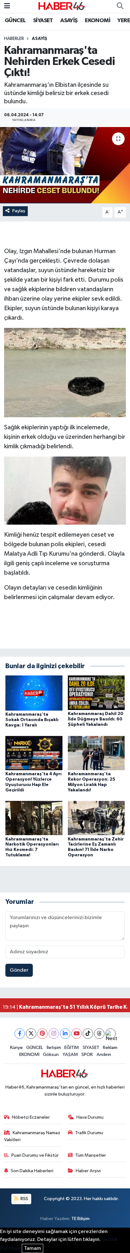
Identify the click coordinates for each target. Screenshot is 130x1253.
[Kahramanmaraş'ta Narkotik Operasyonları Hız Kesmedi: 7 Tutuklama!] (33, 818)
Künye (16, 1047)
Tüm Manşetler (90, 1155)
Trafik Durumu (89, 1132)
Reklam (110, 1047)
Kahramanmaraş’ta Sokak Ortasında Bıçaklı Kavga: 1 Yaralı (31, 719)
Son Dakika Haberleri (32, 1170)
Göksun (51, 1054)
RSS (24, 1198)
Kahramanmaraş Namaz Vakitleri (32, 1136)
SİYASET (43, 20)
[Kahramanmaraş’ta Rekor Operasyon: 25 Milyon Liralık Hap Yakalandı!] (96, 753)
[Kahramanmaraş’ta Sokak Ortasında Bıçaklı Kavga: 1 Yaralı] (33, 693)
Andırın (104, 1054)
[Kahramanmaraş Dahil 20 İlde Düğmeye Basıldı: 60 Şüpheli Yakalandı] (96, 692)
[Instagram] (54, 1033)
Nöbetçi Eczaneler (31, 1117)
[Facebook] (20, 1033)
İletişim (54, 1047)
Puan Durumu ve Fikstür (35, 1155)
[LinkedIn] (65, 1033)
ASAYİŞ (68, 20)
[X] (31, 1033)
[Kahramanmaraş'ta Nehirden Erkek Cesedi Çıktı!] (65, 165)
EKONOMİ (97, 20)
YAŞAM (70, 1054)
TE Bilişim (80, 1218)
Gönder (19, 970)
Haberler (14, 38)
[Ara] (120, 6)
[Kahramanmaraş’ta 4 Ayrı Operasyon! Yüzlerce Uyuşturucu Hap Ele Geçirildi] (33, 753)
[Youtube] (76, 1033)
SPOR (87, 1054)
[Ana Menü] (7, 6)
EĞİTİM (71, 1047)
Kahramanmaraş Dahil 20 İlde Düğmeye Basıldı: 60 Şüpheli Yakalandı (95, 719)
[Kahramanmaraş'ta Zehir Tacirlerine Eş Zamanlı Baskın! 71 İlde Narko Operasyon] (96, 818)
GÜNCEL (15, 20)
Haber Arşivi (88, 1170)
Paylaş (18, 210)
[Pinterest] (42, 1033)
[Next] (110, 1033)
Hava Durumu (89, 1117)
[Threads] (99, 1033)
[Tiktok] (88, 1033)
